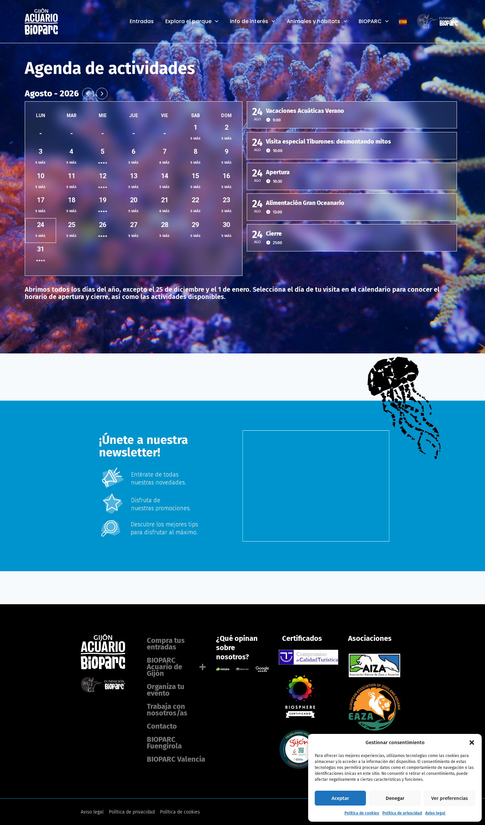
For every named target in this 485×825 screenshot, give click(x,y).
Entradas (142, 21)
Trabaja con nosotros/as (167, 709)
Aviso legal (435, 813)
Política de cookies (361, 813)
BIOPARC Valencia (176, 759)
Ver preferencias (449, 798)
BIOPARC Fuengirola (164, 742)
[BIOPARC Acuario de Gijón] (299, 716)
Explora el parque (188, 21)
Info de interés (249, 21)
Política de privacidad (402, 813)
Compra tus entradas (166, 643)
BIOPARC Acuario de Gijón (164, 667)
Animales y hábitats (313, 21)
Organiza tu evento (165, 690)
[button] (472, 742)
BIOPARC (370, 21)
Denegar (395, 798)
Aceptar (340, 798)
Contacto (162, 726)
